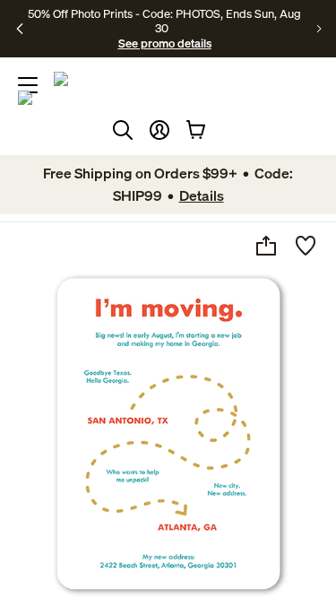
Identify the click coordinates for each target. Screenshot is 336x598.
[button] (159, 130)
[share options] (266, 246)
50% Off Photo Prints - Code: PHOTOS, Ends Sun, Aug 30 (164, 20)
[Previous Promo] (20, 28)
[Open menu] (28, 85)
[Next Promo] (319, 28)
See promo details (164, 43)
